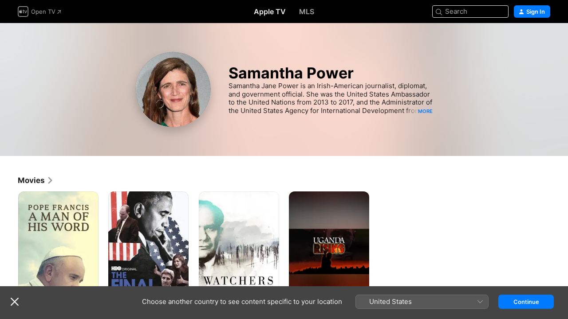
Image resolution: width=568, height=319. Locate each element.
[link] (36, 180)
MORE (425, 111)
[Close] (15, 302)
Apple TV (270, 11)
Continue (526, 301)
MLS (306, 11)
